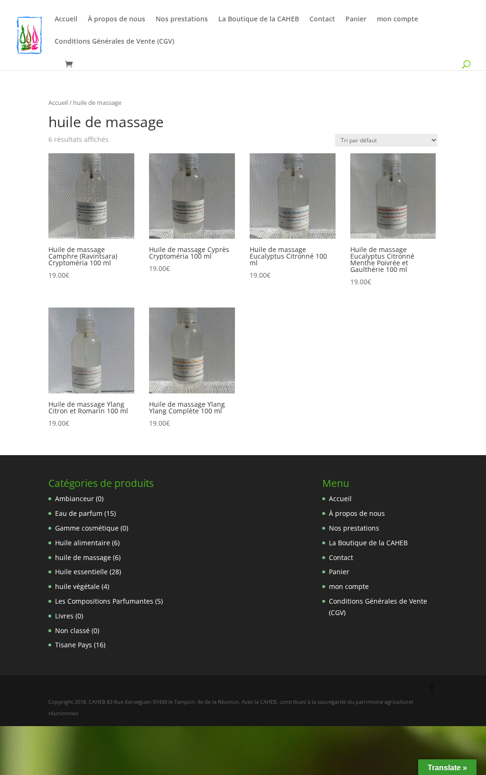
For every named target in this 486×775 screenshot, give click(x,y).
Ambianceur (74, 498)
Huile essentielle (81, 571)
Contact (322, 19)
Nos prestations (182, 19)
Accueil (66, 19)
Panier (356, 19)
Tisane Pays (73, 644)
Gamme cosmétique (87, 527)
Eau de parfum (79, 513)
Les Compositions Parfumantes (104, 601)
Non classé (72, 630)
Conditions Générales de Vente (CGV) (114, 42)
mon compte (397, 19)
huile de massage (83, 557)
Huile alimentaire (82, 542)
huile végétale (77, 586)
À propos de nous (116, 19)
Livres (64, 615)
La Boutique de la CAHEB (258, 19)
